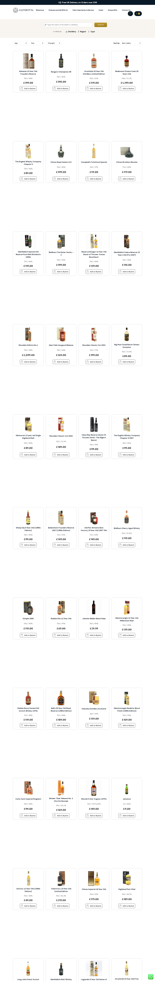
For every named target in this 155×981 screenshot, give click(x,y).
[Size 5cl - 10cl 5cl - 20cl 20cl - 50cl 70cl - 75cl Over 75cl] (37, 43)
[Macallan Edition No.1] (28, 334)
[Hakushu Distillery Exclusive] (94, 697)
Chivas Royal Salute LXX (61, 162)
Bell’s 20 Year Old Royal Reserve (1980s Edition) (61, 709)
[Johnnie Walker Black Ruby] (94, 607)
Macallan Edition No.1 (28, 345)
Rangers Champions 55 (61, 72)
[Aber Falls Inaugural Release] (61, 334)
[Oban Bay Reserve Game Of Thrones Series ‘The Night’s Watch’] (94, 424)
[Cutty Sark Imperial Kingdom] (28, 788)
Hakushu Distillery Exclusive (94, 708)
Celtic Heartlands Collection (83, 10)
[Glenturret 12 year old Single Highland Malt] (28, 424)
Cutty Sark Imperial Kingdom (28, 799)
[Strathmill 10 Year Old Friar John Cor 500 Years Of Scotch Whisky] (127, 968)
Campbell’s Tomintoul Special (94, 162)
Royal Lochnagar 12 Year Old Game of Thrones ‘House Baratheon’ (94, 254)
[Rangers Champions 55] (61, 61)
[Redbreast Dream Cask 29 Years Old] (127, 61)
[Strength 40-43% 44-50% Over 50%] (54, 43)
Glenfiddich (72, 36)
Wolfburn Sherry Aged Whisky (127, 528)
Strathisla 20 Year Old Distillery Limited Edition (94, 72)
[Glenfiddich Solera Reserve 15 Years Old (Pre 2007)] (127, 241)
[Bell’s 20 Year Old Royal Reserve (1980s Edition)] (61, 697)
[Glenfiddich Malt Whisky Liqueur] (61, 968)
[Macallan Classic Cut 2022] (61, 424)
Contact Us (126, 10)
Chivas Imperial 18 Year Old (94, 889)
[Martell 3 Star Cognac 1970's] (94, 788)
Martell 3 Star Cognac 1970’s (94, 799)
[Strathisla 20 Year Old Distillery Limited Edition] (94, 61)
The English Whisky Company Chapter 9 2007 (127, 436)
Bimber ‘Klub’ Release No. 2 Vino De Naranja (61, 799)
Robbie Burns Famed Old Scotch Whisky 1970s (28, 709)
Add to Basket (30, 88)
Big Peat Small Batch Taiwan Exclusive (126, 346)
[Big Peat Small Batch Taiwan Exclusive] (127, 334)
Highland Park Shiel (126, 889)
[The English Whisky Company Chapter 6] (28, 151)
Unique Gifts (112, 10)
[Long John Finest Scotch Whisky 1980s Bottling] (28, 968)
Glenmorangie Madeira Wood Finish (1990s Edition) (127, 709)
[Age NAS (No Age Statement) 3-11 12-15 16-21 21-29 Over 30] (20, 43)
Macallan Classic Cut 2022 (61, 436)
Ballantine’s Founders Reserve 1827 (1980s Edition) (61, 529)
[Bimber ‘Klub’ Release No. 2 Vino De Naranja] (61, 788)
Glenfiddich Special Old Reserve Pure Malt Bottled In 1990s (28, 254)
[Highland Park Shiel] (127, 878)
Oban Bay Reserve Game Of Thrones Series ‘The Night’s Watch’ (94, 437)
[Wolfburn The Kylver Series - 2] (61, 241)
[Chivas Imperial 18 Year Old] (94, 878)
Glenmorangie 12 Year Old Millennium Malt (126, 619)
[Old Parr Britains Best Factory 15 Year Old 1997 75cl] (94, 517)
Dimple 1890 (28, 618)
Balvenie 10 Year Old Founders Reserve (28, 72)
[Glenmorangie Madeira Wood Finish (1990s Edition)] (127, 697)
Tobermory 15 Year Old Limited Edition (61, 890)
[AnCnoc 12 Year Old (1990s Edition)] (28, 878)
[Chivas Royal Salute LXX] (61, 151)
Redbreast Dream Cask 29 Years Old (126, 72)
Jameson (127, 799)
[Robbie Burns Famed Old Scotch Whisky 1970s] (28, 697)
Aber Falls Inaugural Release (61, 345)
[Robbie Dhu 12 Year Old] (61, 607)
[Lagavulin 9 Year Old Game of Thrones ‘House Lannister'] (94, 968)
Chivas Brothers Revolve (126, 162)
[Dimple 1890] (28, 607)
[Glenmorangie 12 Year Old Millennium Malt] (127, 607)
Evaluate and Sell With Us (58, 10)
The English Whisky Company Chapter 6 (28, 162)
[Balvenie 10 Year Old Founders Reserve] (28, 61)
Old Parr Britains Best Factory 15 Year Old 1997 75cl (94, 529)
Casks (101, 10)
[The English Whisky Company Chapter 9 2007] (127, 424)
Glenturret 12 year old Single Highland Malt (28, 436)
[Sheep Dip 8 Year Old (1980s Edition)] (28, 517)
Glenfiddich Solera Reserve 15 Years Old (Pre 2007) (127, 253)
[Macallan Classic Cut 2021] (94, 334)
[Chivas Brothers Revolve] (127, 151)
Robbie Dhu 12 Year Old (61, 618)
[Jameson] (127, 788)
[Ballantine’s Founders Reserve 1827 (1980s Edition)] (61, 517)
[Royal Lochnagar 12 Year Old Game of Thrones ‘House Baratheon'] (94, 241)
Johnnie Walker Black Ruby (94, 618)
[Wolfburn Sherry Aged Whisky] (127, 517)
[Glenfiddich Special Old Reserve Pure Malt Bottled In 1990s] (28, 241)
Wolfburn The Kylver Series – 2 (61, 253)
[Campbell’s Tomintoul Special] (94, 151)
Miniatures (40, 10)
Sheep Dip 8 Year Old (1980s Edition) (28, 529)
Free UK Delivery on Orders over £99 (79, 2)
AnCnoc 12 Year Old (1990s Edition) (28, 890)
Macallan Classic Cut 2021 (94, 345)
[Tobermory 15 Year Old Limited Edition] (61, 878)
